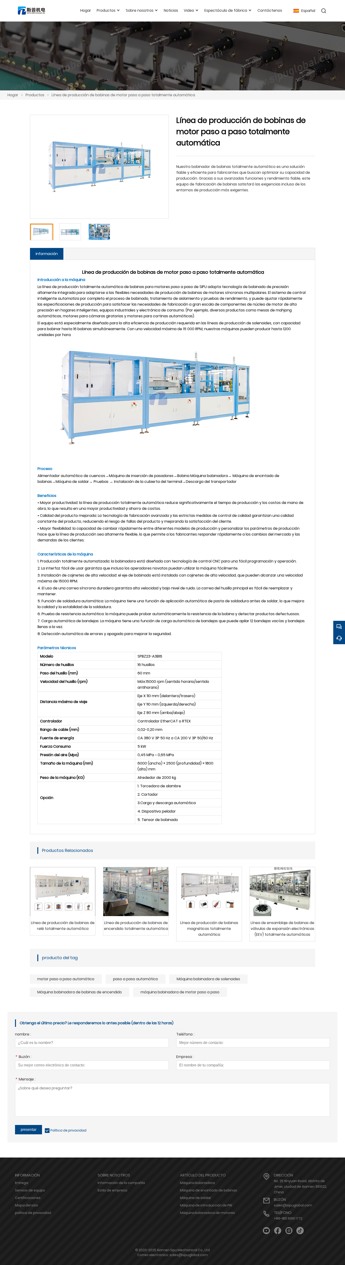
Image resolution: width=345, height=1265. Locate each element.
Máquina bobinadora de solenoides (208, 979)
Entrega (21, 1182)
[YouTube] (266, 1231)
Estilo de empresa (112, 1190)
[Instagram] (289, 1231)
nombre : (23, 1034)
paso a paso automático (135, 979)
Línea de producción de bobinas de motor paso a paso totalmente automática (123, 95)
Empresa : (185, 1057)
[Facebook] (277, 1231)
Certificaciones (28, 1197)
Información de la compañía (121, 1182)
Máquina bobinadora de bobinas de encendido (79, 992)
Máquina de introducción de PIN (206, 1205)
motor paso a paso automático (65, 979)
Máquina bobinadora (197, 1182)
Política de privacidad (68, 1130)
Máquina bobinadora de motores (207, 1212)
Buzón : (23, 1057)
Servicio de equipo (30, 1190)
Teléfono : (185, 1034)
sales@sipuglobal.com (293, 1205)
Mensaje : (25, 1079)
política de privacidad (33, 1212)
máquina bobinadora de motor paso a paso (180, 992)
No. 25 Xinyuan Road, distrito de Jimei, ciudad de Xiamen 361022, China (300, 1187)
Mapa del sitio (26, 1205)
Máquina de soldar (195, 1197)
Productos (35, 95)
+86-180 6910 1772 (288, 1218)
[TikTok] (300, 1231)
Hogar (13, 95)
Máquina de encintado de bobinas (208, 1190)
